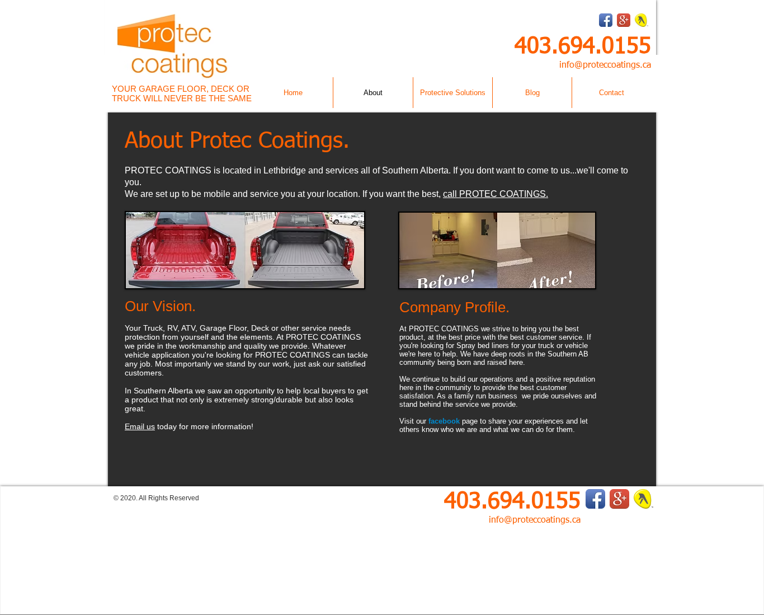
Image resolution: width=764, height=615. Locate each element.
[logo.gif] (641, 20)
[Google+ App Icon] (623, 20)
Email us (140, 426)
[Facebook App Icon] (605, 20)
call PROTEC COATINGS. (495, 194)
